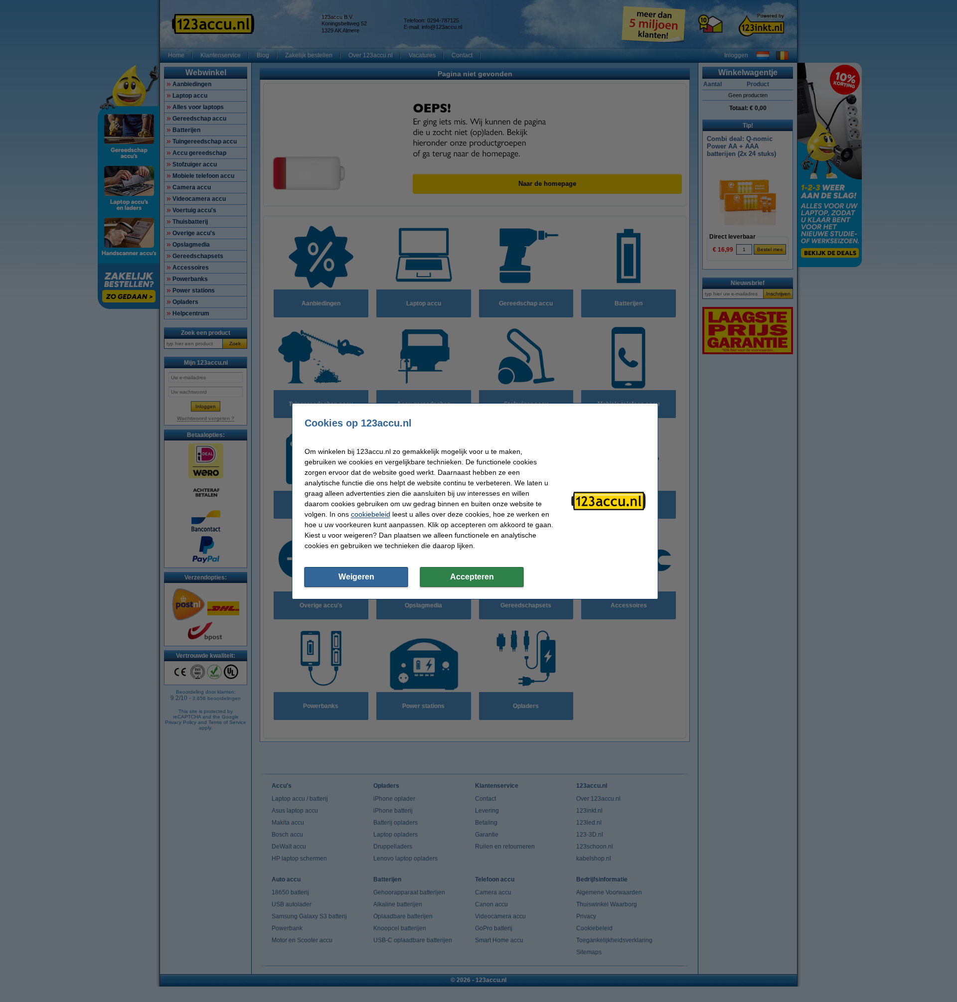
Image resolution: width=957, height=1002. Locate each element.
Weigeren (356, 577)
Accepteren (472, 577)
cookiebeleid (370, 514)
